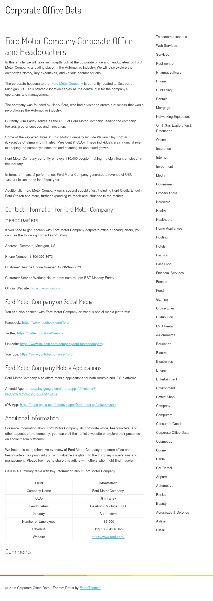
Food (160, 290)
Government (165, 184)
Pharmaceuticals (168, 72)
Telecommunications (171, 36)
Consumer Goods (169, 423)
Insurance (163, 148)
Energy (161, 370)
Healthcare (164, 219)
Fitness (161, 281)
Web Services (166, 45)
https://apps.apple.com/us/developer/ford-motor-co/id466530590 (68, 404)
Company (163, 405)
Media (160, 175)
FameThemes (90, 587)
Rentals (162, 98)
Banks (161, 494)
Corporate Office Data (43, 10)
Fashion (162, 255)
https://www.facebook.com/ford (45, 322)
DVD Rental (165, 326)
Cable (160, 458)
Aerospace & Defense (172, 512)
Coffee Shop (165, 396)
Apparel (162, 476)
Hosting (162, 237)
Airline (160, 521)
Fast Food (163, 263)
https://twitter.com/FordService (40, 333)
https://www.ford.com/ (47, 288)
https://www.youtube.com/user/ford (46, 354)
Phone (161, 81)
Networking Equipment (173, 116)
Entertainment (166, 379)
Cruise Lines (165, 308)
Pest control (165, 63)
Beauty (161, 503)
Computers (164, 414)
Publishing (164, 89)
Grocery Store (166, 192)
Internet (162, 157)
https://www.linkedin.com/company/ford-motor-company (61, 343)
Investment (164, 166)
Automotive (164, 485)
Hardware (163, 201)
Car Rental (164, 467)
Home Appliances (169, 228)
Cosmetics (164, 441)
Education (163, 343)
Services (162, 54)
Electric (162, 352)
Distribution (164, 316)
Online (161, 139)
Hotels (161, 246)
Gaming (162, 299)
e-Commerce (165, 334)
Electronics (164, 361)
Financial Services (170, 272)
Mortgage (163, 107)
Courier (161, 450)
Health (161, 210)
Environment (165, 387)
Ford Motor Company (67, 83)
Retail (160, 529)
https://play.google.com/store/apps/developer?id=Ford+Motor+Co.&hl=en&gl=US (50, 391)
